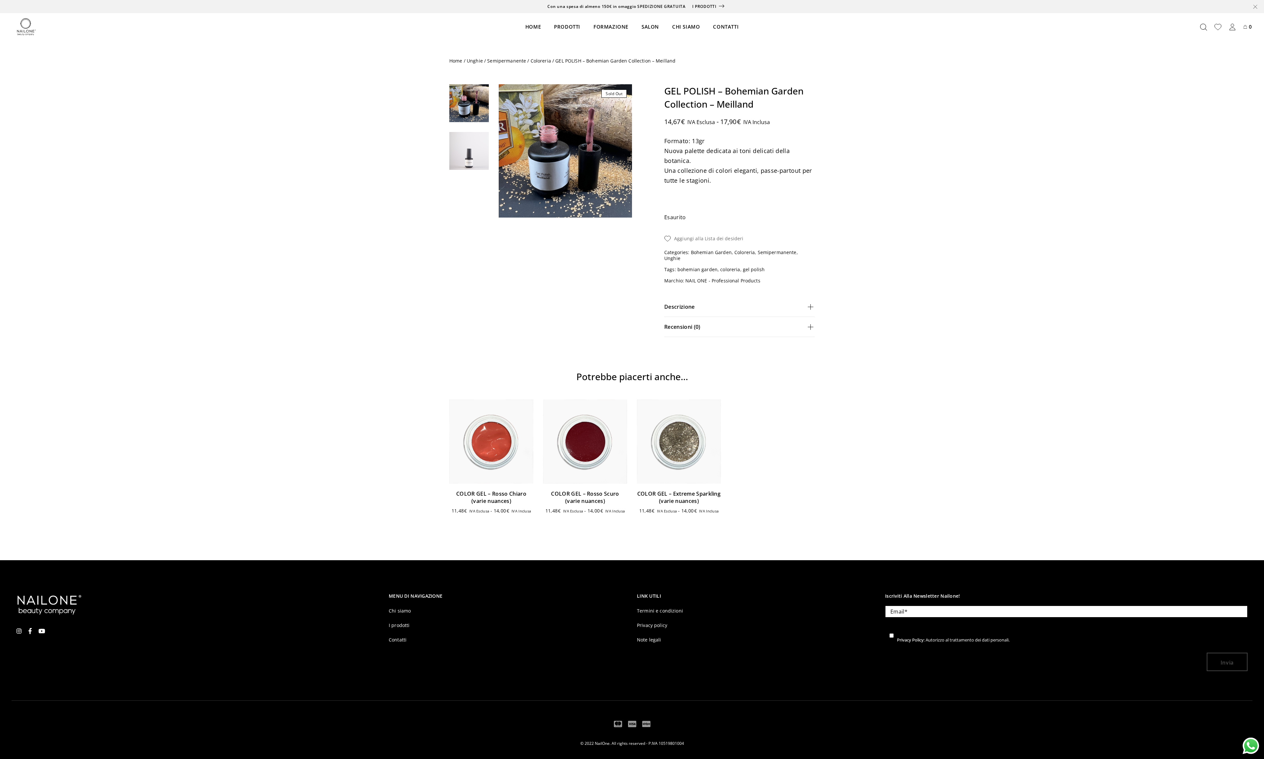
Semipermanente (506, 61)
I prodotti (704, 6)
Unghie (475, 61)
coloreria (730, 269)
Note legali (649, 640)
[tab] (739, 307)
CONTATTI (726, 26)
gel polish (754, 269)
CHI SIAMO (686, 26)
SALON (650, 26)
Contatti (398, 640)
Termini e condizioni (660, 611)
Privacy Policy (910, 640)
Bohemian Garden (711, 252)
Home (455, 61)
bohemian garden (697, 269)
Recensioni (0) (682, 326)
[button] (1048, 379)
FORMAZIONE (610, 26)
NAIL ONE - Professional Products (722, 280)
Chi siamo (400, 611)
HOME (533, 26)
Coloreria (541, 61)
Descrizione (679, 306)
